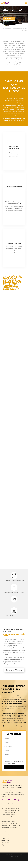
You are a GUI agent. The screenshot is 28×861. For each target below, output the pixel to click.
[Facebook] (9, 800)
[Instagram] (5, 800)
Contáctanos (9, 19)
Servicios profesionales (8, 821)
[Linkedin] (2, 800)
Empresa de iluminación (18, 28)
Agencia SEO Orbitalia (17, 860)
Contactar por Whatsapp (14, 670)
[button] (25, 2)
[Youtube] (15, 800)
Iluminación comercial (7, 28)
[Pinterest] (18, 800)
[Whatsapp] (12, 800)
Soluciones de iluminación (8, 804)
